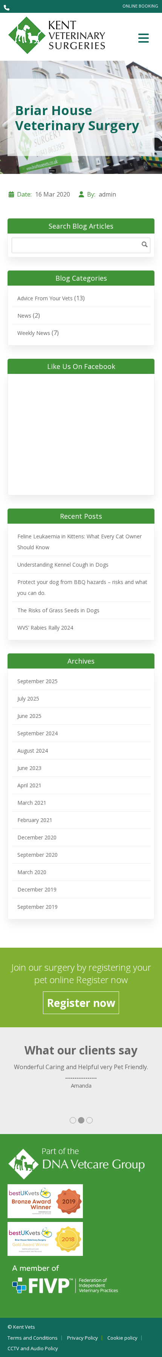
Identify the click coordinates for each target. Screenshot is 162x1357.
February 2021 (34, 820)
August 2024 (32, 750)
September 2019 (37, 906)
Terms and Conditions (33, 1337)
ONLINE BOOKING (140, 6)
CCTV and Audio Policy (33, 1348)
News (24, 315)
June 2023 (29, 767)
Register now (81, 1003)
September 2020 (37, 854)
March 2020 (31, 872)
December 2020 (37, 837)
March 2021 (31, 802)
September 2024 (37, 733)
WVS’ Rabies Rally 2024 (45, 627)
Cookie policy (122, 1337)
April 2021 (29, 785)
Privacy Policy (82, 1337)
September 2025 (37, 681)
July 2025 (28, 698)
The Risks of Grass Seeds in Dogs (58, 610)
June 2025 (29, 715)
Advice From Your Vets (45, 298)
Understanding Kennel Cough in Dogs (63, 564)
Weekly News (33, 333)
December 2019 (37, 889)
